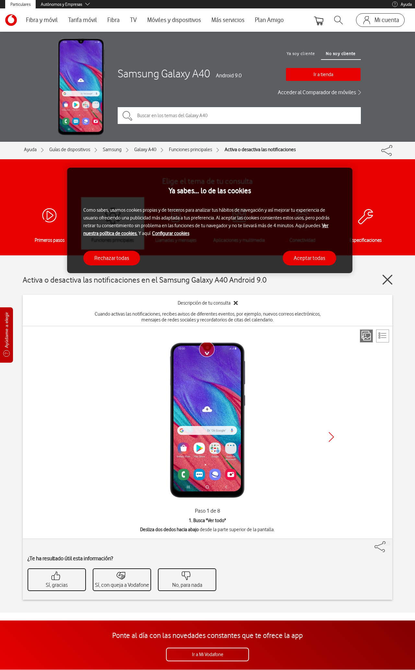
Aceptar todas (309, 257)
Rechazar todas (111, 257)
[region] (209, 221)
